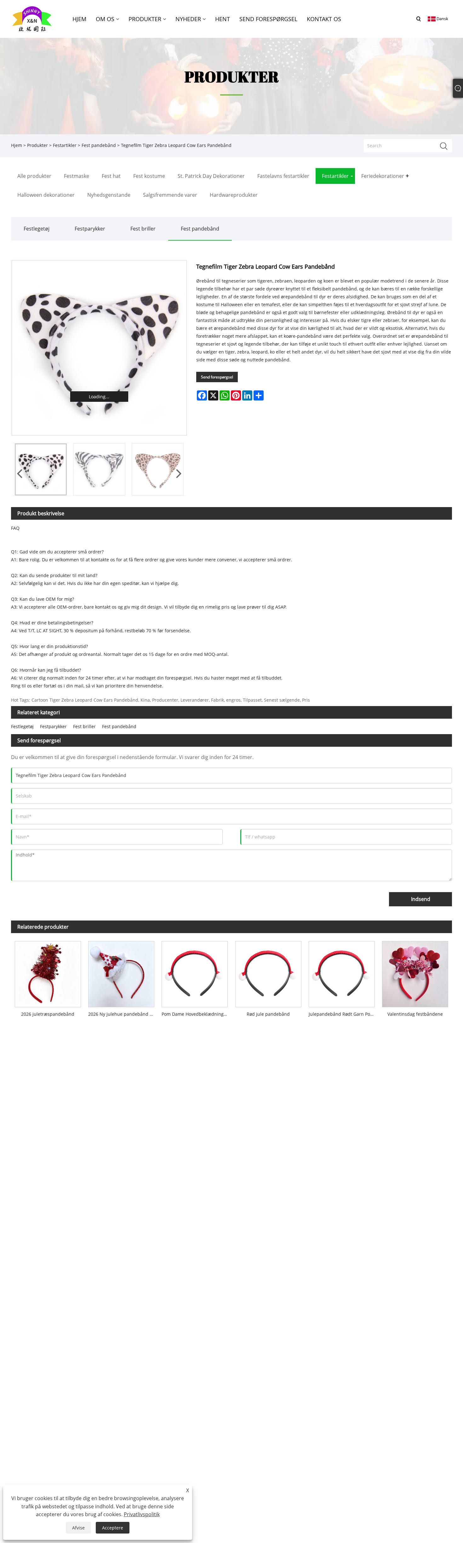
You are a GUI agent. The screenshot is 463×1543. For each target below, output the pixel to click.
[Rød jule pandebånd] (268, 973)
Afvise (78, 1528)
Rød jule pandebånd (268, 1014)
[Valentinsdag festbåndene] (415, 973)
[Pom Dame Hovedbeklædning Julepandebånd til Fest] (195, 973)
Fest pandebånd (99, 145)
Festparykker (90, 228)
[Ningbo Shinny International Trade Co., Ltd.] (32, 18)
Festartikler (65, 145)
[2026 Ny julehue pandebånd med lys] (121, 973)
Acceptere (112, 1528)
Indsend (420, 899)
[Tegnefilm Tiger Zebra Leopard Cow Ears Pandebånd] (99, 347)
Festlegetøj (36, 228)
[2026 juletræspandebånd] (47, 973)
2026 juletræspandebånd (47, 1014)
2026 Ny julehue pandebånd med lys (123, 1014)
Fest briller (143, 228)
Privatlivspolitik (142, 1514)
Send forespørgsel (217, 377)
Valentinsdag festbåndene (415, 1014)
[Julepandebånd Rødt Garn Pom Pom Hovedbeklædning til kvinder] (341, 973)
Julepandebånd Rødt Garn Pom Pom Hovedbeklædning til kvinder (343, 1014)
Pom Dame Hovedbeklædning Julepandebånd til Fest (197, 1014)
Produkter (37, 145)
